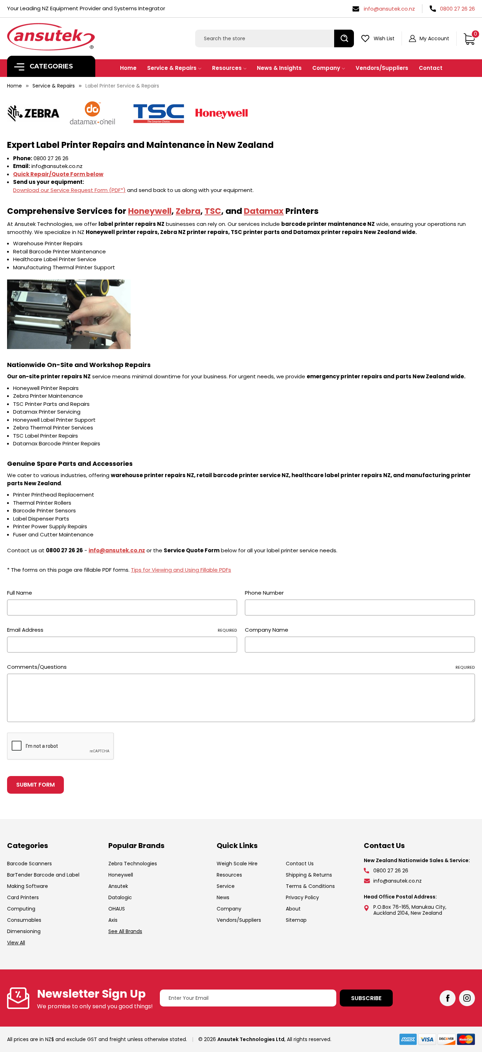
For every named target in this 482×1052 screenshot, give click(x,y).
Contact (430, 68)
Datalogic (120, 897)
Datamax (264, 211)
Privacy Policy (302, 897)
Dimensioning (24, 931)
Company (326, 68)
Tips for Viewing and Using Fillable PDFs (181, 569)
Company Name (266, 629)
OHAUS (116, 908)
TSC (213, 211)
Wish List (384, 38)
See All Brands (125, 931)
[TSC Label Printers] (158, 112)
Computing (21, 908)
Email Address (122, 629)
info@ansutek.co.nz (389, 8)
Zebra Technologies (132, 863)
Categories (50, 66)
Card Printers (23, 897)
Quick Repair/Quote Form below (58, 174)
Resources (227, 68)
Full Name (19, 592)
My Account (434, 38)
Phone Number (264, 592)
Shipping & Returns (309, 874)
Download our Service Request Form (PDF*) (69, 190)
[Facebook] (448, 998)
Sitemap (296, 920)
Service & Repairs (172, 68)
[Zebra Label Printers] (33, 112)
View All (16, 942)
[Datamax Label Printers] (92, 112)
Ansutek (118, 886)
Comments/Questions (241, 667)
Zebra (188, 211)
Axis (113, 920)
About (293, 908)
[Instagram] (467, 998)
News (223, 897)
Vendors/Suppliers (382, 68)
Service (226, 886)
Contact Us (300, 863)
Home (128, 68)
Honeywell (149, 211)
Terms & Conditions (310, 886)
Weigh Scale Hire (237, 863)
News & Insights (279, 68)
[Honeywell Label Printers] (221, 112)
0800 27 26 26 (457, 8)
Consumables (24, 920)
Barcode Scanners (29, 863)
